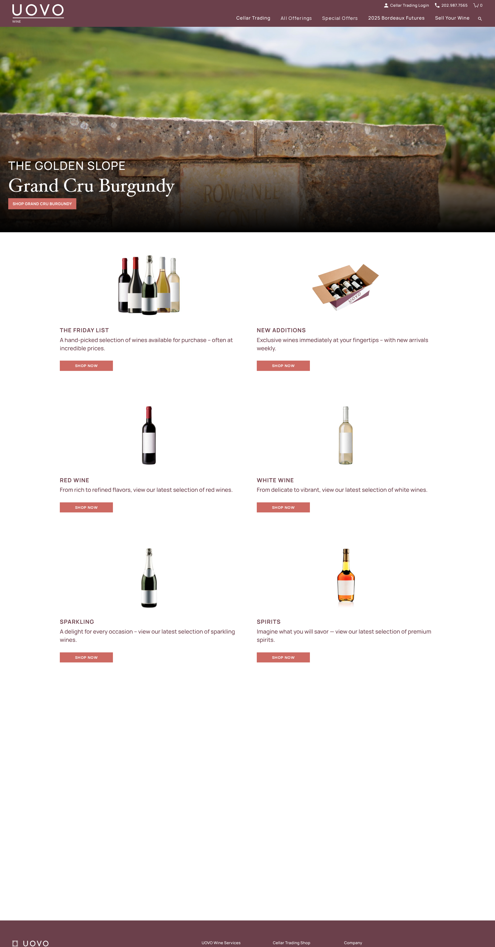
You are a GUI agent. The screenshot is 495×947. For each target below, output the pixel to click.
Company (353, 942)
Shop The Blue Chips (35, 203)
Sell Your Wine (452, 18)
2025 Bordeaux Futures (396, 18)
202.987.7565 (454, 5)
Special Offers (340, 18)
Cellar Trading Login (409, 5)
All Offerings (296, 18)
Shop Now (86, 365)
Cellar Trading (253, 18)
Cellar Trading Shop (291, 942)
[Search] (480, 18)
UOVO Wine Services (221, 942)
